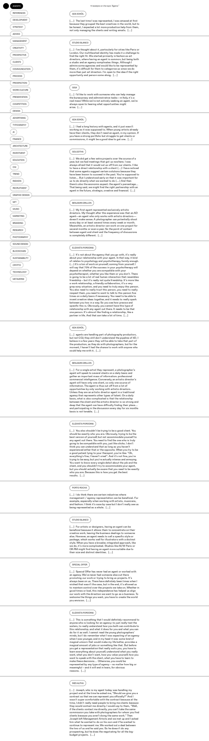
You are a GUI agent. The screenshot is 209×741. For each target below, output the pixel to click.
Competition (19, 104)
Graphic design (21, 195)
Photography (20, 237)
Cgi (14, 167)
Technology (20, 272)
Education (18, 160)
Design (16, 111)
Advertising (19, 118)
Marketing (18, 216)
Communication (21, 69)
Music (16, 209)
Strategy (18, 27)
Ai (14, 132)
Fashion (17, 181)
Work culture (20, 90)
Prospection (20, 83)
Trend (16, 174)
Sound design (20, 244)
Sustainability (20, 258)
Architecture (20, 146)
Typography (19, 125)
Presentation (20, 97)
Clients (17, 62)
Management (20, 41)
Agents (17, 6)
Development (20, 20)
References (19, 13)
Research (18, 230)
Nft (14, 202)
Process (17, 76)
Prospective (19, 55)
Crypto (17, 265)
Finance (17, 139)
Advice (16, 34)
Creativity (18, 48)
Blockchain (19, 251)
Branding (18, 223)
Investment (19, 153)
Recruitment (20, 188)
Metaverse (18, 279)
